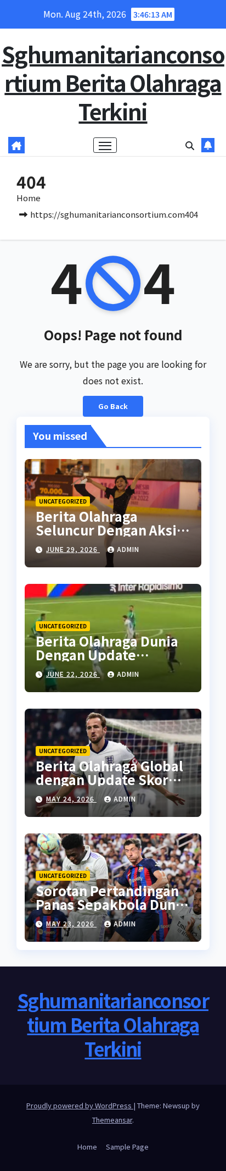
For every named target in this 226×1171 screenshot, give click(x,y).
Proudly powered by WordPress (79, 1105)
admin (128, 549)
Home (28, 197)
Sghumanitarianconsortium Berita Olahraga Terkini (113, 82)
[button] (189, 145)
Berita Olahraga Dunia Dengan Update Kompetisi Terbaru (107, 654)
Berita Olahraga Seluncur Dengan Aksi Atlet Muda (106, 529)
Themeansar (112, 1119)
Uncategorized (63, 501)
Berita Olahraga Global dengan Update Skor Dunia (109, 779)
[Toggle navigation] (105, 145)
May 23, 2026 (71, 923)
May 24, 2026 (71, 798)
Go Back (113, 406)
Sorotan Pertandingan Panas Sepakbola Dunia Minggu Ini (112, 904)
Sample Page (127, 1146)
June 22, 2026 (73, 673)
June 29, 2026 (73, 549)
